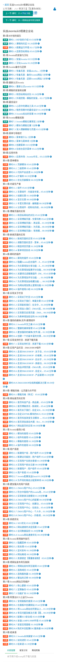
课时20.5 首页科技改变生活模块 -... (28, 418)
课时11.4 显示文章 (20, 199)
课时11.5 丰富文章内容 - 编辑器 (26, 203)
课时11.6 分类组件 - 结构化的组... (27, 207)
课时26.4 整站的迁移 (21, 578)
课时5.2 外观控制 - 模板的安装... (27, 98)
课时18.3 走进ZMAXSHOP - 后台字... (29, 359)
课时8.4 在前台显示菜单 (23, 149)
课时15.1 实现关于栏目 (22, 297)
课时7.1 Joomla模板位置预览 (23, 121)
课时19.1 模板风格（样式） (24, 394)
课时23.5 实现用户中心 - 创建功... (27, 504)
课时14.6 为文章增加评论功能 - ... (27, 277)
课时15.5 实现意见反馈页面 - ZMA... (29, 312)
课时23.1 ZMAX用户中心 (23, 488)
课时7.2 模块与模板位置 (21, 125)
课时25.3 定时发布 (20, 550)
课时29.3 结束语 (19, 644)
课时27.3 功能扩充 (20, 593)
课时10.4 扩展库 (19, 176)
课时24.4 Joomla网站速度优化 (25, 535)
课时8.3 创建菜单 (20, 145)
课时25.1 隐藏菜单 (20, 543)
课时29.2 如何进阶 (20, 640)
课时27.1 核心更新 (20, 585)
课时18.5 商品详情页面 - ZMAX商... (28, 367)
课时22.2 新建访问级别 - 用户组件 (27, 457)
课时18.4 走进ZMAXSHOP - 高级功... (29, 363)
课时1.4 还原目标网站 (22, 51)
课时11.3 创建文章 (20, 196)
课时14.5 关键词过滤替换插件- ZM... (29, 274)
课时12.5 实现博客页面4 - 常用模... (28, 231)
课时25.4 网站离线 (20, 554)
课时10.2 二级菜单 (20, 168)
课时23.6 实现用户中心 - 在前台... (27, 507)
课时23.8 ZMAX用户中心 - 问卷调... (28, 515)
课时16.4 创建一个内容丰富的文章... (28, 336)
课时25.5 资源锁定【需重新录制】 (28, 558)
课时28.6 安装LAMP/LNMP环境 (26, 621)
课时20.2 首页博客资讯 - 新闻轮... (27, 406)
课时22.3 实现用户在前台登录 (25, 461)
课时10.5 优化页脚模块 (22, 180)
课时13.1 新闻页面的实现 (23, 238)
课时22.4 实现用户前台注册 (24, 465)
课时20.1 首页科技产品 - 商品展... (27, 402)
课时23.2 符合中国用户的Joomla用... (28, 492)
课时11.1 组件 (18, 188)
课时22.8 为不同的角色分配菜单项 (28, 480)
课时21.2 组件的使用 (21, 437)
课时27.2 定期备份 (20, 589)
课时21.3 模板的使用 (21, 441)
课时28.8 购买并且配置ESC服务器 (27, 628)
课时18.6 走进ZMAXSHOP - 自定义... (29, 371)
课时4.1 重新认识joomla (23, 86)
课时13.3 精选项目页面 (22, 246)
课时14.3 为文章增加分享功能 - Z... (28, 266)
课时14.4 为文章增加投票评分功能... (28, 270)
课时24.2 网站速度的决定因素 (25, 527)
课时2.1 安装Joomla (21, 59)
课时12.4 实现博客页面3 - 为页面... (28, 227)
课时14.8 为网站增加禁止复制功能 (28, 285)
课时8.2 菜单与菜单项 (20, 141)
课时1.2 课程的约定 (21, 43)
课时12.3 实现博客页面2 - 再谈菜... (28, 223)
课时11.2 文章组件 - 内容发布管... (27, 192)
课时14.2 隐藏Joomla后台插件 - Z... (28, 262)
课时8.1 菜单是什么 (19, 137)
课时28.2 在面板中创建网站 (24, 605)
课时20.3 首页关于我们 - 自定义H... (28, 410)
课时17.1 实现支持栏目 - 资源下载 (27, 344)
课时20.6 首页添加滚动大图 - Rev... (28, 422)
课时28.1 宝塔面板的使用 (23, 601)
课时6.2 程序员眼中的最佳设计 (26, 110)
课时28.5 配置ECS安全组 (23, 617)
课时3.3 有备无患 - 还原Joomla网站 (26, 79)
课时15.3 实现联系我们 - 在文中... (27, 305)
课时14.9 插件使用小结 (22, 289)
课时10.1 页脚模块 (20, 164)
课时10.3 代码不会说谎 (22, 172)
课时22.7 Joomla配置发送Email (26, 476)
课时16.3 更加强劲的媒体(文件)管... (28, 332)
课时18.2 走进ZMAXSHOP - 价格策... (29, 355)
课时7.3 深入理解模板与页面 (25, 129)
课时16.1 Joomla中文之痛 (23, 324)
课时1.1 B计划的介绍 (21, 40)
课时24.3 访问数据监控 (22, 531)
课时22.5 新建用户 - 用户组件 (25, 468)
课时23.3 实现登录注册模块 (24, 496)
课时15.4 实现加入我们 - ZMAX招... (28, 309)
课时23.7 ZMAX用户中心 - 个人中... (28, 511)
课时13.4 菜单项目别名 (22, 250)
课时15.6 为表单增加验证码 (24, 316)
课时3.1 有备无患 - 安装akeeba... (25, 71)
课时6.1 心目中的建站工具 (24, 106)
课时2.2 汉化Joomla (21, 63)
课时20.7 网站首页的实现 (23, 426)
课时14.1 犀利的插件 (21, 258)
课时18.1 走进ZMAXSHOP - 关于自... (29, 351)
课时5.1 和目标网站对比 (23, 94)
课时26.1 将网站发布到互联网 (25, 566)
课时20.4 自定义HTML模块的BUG (28, 414)
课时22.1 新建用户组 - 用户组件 (26, 453)
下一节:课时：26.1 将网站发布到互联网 (22, 20)
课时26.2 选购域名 (20, 570)
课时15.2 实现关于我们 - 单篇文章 (27, 301)
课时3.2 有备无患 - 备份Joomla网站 (26, 75)
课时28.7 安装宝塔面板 (22, 624)
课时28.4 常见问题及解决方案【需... (28, 613)
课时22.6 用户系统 (20, 472)
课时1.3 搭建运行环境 (22, 47)
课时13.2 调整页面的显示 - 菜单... (27, 242)
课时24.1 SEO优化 (20, 523)
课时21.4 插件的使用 (21, 445)
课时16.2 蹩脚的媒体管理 (23, 328)
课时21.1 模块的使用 (21, 433)
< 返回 (6, 5)
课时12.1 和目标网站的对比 (24, 215)
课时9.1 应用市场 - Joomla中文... (27, 157)
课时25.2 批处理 (19, 546)
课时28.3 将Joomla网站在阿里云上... (28, 609)
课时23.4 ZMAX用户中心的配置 (26, 500)
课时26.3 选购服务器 (21, 574)
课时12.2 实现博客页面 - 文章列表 (27, 219)
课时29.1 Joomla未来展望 (23, 636)
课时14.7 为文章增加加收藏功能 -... (28, 281)
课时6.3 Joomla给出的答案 (24, 114)
